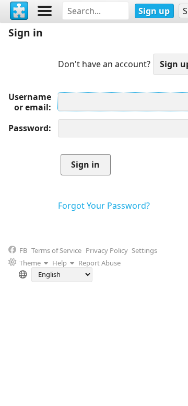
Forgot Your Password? (104, 205)
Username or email (29, 102)
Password (28, 128)
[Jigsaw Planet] (19, 11)
